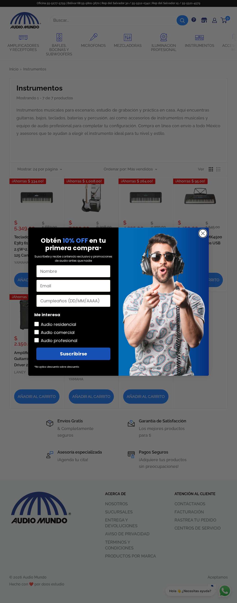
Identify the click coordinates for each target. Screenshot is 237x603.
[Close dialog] (203, 233)
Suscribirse (73, 354)
